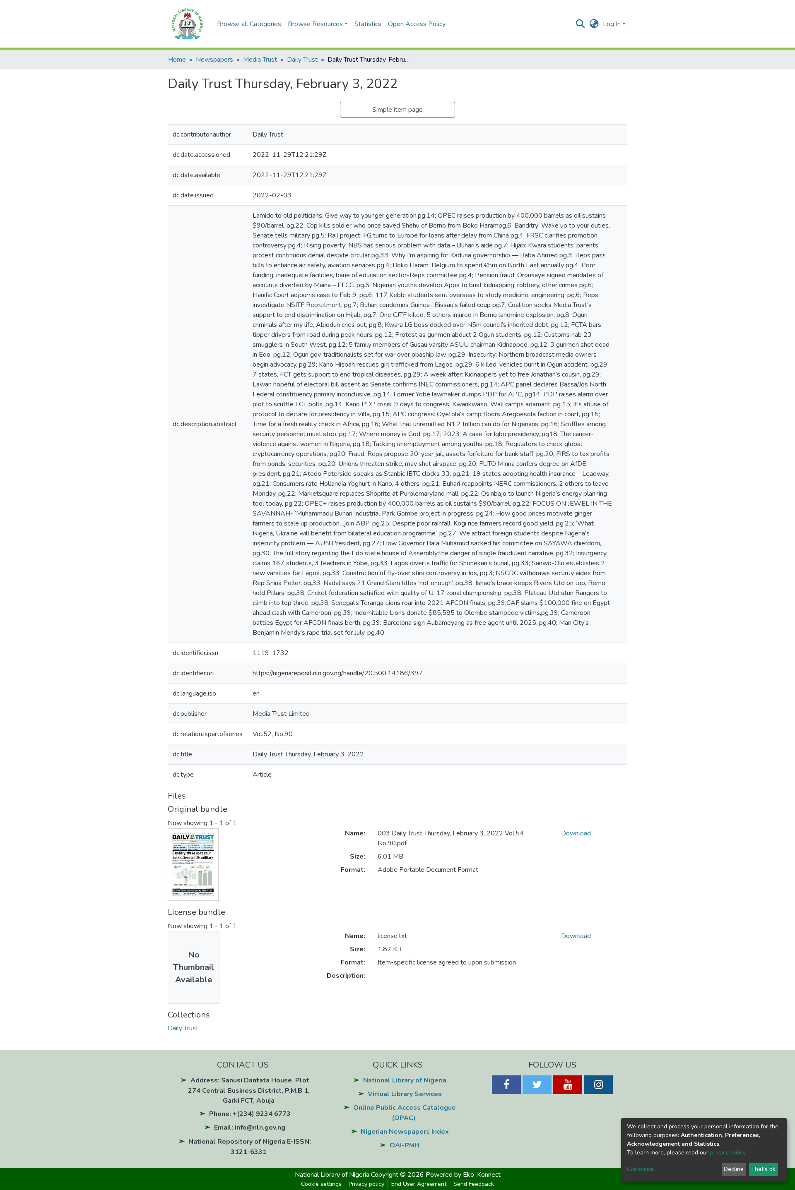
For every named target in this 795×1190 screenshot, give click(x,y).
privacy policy (727, 1152)
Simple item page (397, 109)
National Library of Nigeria (404, 1080)
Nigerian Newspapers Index (405, 1131)
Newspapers (214, 59)
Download (576, 833)
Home (177, 59)
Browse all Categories (249, 24)
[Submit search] (580, 24)
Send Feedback (473, 1184)
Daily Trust (302, 59)
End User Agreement (418, 1184)
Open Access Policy (417, 24)
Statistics (367, 24)
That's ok (763, 1169)
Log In (612, 24)
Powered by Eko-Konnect (463, 1174)
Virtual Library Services (405, 1094)
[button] (594, 24)
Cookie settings (321, 1184)
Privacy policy (366, 1184)
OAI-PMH (404, 1145)
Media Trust (260, 59)
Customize (640, 1169)
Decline (734, 1169)
